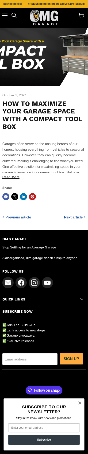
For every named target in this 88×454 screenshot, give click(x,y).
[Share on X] (14, 196)
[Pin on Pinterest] (32, 196)
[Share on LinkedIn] (23, 196)
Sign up (71, 358)
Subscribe (44, 439)
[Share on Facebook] (5, 196)
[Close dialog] (80, 403)
